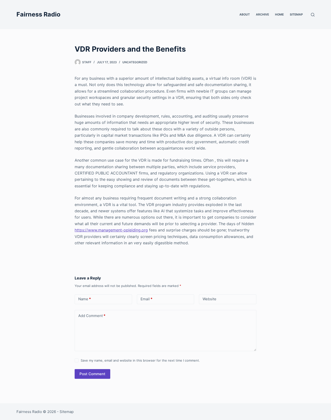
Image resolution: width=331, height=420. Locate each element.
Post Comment (92, 374)
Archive (262, 14)
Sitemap (296, 14)
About (244, 14)
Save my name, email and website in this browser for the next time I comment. (140, 360)
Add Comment (91, 315)
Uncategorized (134, 62)
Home (279, 14)
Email (146, 299)
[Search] (313, 14)
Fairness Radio (38, 14)
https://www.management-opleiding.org (111, 230)
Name (84, 299)
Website (209, 299)
